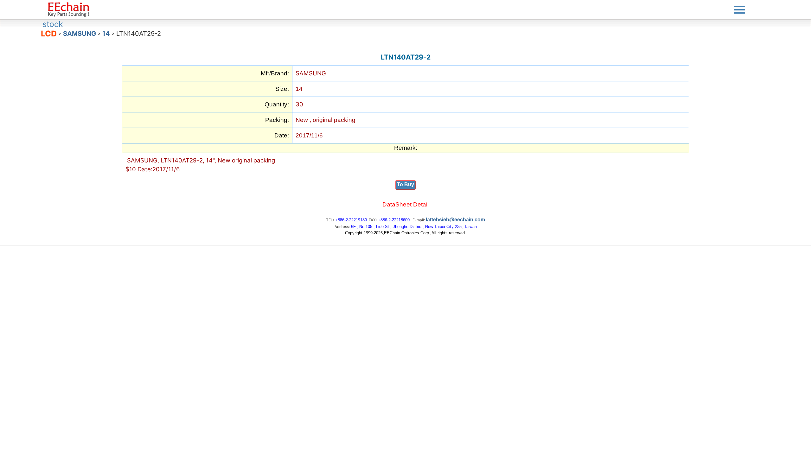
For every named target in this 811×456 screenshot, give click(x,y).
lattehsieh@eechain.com (455, 219)
